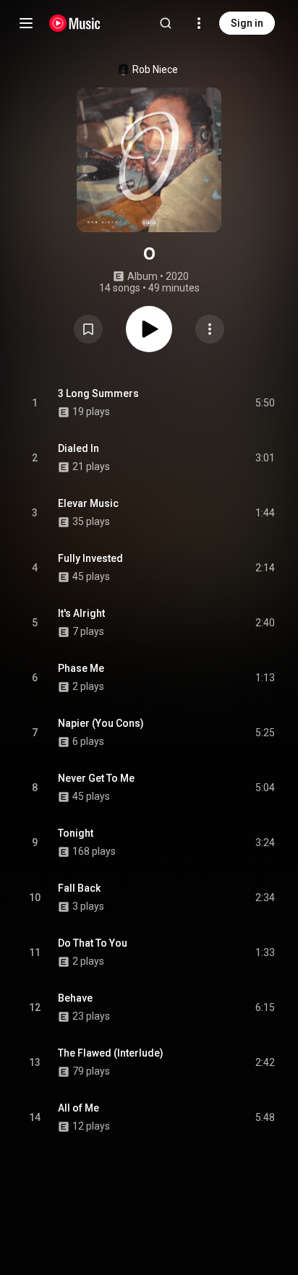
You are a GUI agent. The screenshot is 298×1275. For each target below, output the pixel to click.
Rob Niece (155, 69)
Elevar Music (88, 503)
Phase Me (81, 668)
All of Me (78, 1108)
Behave (75, 998)
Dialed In (78, 448)
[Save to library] (88, 329)
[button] (88, 329)
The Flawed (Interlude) (110, 1053)
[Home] (75, 23)
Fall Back (79, 888)
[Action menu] (209, 329)
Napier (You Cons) (101, 723)
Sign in (247, 23)
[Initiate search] (165, 23)
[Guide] (26, 23)
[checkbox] (264, 403)
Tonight (75, 833)
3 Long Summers (98, 393)
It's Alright (81, 613)
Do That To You (92, 943)
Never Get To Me (96, 778)
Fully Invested (90, 558)
